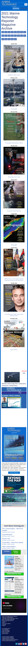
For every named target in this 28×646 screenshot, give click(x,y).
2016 (9, 35)
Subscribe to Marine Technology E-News (10, 618)
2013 (18, 35)
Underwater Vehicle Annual (14, 75)
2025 (6, 32)
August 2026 (14, 432)
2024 (9, 32)
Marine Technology (6, 631)
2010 (3, 39)
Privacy (3, 625)
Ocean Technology (6, 630)
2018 (3, 35)
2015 (12, 35)
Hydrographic (14, 245)
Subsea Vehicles (13, 349)
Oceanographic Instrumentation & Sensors (14, 143)
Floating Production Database (8, 636)
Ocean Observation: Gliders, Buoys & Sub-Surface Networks (14, 314)
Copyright (4, 624)
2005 (15, 39)
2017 (6, 35)
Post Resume (6, 551)
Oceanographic (14, 109)
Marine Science (5, 633)
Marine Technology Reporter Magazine (9, 616)
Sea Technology (5, 629)
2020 (21, 32)
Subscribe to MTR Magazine (7, 617)
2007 (9, 39)
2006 (12, 39)
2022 (15, 32)
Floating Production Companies (8, 638)
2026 (3, 32)
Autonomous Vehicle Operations (14, 211)
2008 (6, 39)
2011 (25, 35)
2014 (15, 35)
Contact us (4, 621)
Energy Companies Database (8, 637)
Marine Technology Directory (7, 620)
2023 (12, 32)
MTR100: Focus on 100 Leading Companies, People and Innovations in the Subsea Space (14, 279)
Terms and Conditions (6, 623)
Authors (3, 622)
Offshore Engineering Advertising (8, 640)
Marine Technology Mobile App (8, 619)
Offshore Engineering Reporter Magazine (10, 639)
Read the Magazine (14, 472)
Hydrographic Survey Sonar (14, 177)
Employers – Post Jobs (16, 551)
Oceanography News (6, 628)
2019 (25, 32)
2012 (21, 35)
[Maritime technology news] (9, 5)
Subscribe (14, 574)
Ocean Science (5, 632)
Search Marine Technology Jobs (14, 526)
